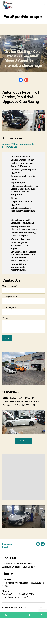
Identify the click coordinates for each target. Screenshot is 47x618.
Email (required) (9, 307)
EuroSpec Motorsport (19, 607)
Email (5, 547)
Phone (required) (9, 297)
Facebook (7, 544)
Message (6, 318)
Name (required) (9, 286)
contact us (23, 441)
